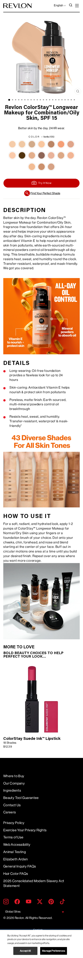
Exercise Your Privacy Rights (25, 830)
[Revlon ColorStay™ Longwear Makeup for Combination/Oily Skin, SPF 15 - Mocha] (41, 155)
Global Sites (12, 911)
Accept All (25, 950)
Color (41, 136)
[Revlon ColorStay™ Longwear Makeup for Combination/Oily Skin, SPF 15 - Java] (22, 155)
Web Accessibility (16, 845)
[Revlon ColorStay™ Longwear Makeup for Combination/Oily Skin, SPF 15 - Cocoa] (61, 144)
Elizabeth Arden (15, 859)
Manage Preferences (53, 950)
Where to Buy (13, 776)
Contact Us (12, 805)
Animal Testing (14, 852)
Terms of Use (13, 837)
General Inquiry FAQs (19, 866)
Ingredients (12, 790)
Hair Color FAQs (15, 874)
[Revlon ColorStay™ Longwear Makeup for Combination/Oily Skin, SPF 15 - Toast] (41, 167)
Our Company (14, 783)
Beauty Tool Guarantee (21, 798)
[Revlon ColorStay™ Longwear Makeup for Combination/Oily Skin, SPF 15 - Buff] (41, 144)
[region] (41, 944)
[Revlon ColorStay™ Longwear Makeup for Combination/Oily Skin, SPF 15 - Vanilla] (12, 144)
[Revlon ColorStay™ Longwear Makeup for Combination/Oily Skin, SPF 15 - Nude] (71, 155)
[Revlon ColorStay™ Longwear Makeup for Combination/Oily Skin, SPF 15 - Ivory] (12, 155)
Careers (9, 812)
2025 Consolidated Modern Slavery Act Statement (33, 883)
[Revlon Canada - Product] (17, 5)
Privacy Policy (13, 823)
